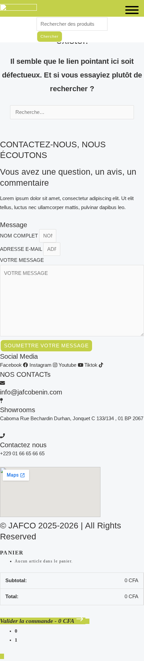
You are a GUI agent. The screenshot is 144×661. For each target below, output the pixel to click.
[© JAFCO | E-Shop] (18, 10)
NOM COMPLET (19, 235)
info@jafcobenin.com (31, 392)
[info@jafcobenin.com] (2, 383)
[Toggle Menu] (132, 10)
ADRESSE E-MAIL (21, 249)
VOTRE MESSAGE (22, 260)
